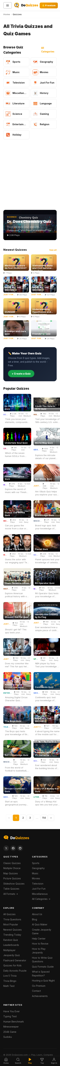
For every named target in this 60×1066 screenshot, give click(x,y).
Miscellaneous (38, 521)
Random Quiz (10, 939)
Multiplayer (9, 950)
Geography (37, 450)
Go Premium (38, 985)
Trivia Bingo (9, 980)
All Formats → (10, 893)
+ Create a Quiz (21, 373)
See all (53, 250)
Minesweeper (11, 1026)
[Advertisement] (30, 175)
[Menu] (7, 5)
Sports (36, 659)
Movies (5, 521)
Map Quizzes (10, 873)
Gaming (6, 449)
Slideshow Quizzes (13, 883)
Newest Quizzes (12, 929)
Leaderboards (11, 945)
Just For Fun (37, 486)
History (36, 415)
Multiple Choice (11, 868)
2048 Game (9, 1031)
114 (44, 817)
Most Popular (10, 924)
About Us (37, 914)
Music (5, 485)
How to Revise (40, 943)
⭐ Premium (49, 5)
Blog (34, 919)
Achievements (40, 996)
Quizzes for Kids (12, 965)
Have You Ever (11, 1011)
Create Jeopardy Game (41, 931)
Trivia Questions (12, 919)
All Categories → (41, 898)
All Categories (47, 50)
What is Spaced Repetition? (41, 973)
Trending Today (12, 934)
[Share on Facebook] (13, 848)
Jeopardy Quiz (11, 955)
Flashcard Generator (14, 960)
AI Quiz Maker (39, 924)
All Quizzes (9, 914)
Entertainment (7, 693)
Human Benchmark (13, 1021)
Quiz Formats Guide (43, 966)
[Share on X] (6, 848)
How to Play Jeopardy (39, 950)
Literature (37, 797)
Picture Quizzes (12, 878)
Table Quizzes (11, 888)
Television (6, 727)
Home (6, 14)
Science (5, 415)
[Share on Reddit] (20, 848)
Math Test (8, 986)
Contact (36, 990)
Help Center (39, 938)
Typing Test (10, 1016)
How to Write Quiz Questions (42, 959)
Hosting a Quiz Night (43, 980)
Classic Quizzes (12, 863)
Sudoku (7, 1036)
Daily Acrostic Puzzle (14, 970)
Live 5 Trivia (9, 975)
